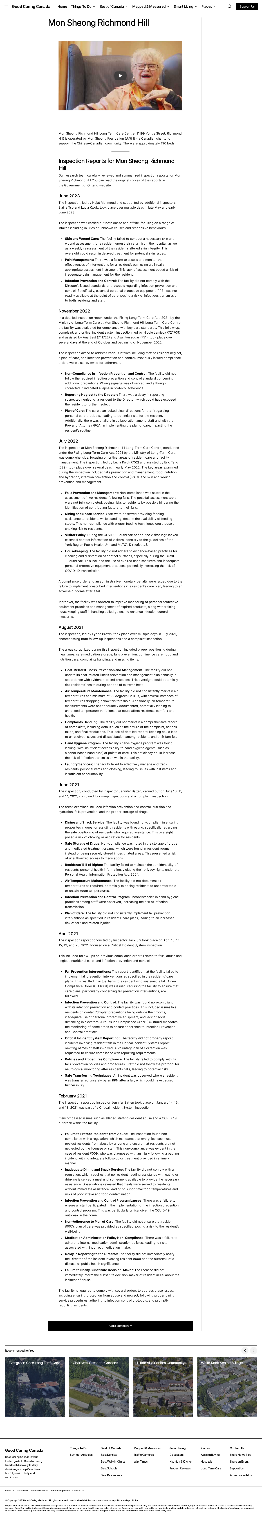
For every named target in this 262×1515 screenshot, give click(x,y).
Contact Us (237, 1448)
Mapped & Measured (147, 1448)
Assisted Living (210, 1454)
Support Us (237, 1468)
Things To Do (78, 1448)
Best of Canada (111, 1448)
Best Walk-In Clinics (113, 1461)
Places (205, 1448)
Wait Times (141, 1461)
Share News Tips (240, 1454)
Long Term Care (211, 1468)
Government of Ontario (81, 185)
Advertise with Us (241, 1475)
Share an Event (239, 1461)
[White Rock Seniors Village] (227, 1387)
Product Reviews (180, 1468)
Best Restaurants (111, 1475)
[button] (6, 6)
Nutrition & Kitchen (180, 1461)
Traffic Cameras (144, 1454)
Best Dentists (109, 1454)
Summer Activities (81, 1454)
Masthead (22, 1490)
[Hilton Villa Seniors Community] (163, 1387)
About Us (10, 1490)
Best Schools (109, 1468)
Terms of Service (80, 1505)
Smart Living (177, 1448)
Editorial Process (39, 1490)
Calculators (176, 1454)
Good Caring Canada (31, 6)
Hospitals (206, 1461)
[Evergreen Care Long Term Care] (35, 1387)
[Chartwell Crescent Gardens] (99, 1387)
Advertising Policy (60, 1490)
